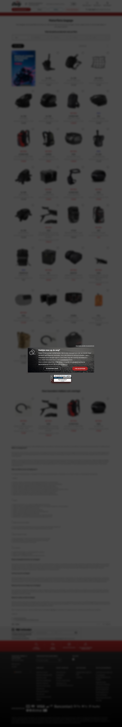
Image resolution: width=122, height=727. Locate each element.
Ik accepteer (80, 368)
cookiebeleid (64, 360)
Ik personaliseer (52, 368)
